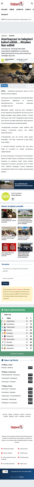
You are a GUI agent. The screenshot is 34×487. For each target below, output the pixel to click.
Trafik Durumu (24, 453)
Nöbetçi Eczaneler (8, 448)
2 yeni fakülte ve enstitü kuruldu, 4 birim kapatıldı (8, 220)
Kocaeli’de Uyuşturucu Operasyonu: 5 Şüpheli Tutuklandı (17, 19)
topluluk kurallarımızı (17, 289)
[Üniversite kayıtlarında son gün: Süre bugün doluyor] (8, 231)
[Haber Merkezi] (5, 196)
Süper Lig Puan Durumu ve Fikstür (8, 458)
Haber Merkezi (16, 195)
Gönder (5, 283)
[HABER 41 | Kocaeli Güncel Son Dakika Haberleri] (16, 3)
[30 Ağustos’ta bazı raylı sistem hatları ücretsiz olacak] (25, 231)
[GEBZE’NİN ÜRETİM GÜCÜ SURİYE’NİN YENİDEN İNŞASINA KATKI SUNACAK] (25, 247)
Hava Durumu (24, 448)
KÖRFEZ (6, 416)
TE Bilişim (21, 477)
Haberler (4, 35)
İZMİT (16, 416)
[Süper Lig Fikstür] (32, 360)
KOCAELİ (4, 9)
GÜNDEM (11, 35)
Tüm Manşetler (24, 457)
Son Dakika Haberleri (9, 463)
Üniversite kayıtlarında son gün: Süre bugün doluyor (8, 238)
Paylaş (5, 85)
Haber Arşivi (23, 463)
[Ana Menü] (2, 3)
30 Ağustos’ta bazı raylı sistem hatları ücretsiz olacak (24, 238)
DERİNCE (11, 416)
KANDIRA (21, 416)
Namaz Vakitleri (7, 453)
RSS (6, 471)
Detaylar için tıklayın (17, 353)
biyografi (4, 14)
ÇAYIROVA (19, 9)
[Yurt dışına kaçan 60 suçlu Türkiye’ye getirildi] (8, 247)
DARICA (28, 9)
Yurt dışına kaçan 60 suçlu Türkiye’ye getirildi (7, 254)
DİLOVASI (28, 414)
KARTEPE (27, 416)
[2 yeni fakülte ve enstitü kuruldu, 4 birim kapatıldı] (8, 213)
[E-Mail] (12, 199)
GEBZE (11, 9)
